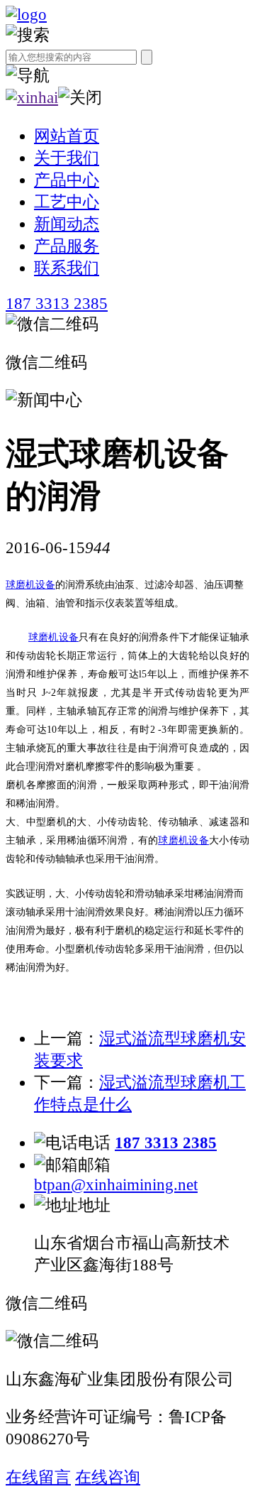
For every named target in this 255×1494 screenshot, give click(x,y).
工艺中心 (66, 202)
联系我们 (66, 268)
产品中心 (66, 180)
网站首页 (66, 136)
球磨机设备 (30, 584)
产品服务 (66, 246)
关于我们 (66, 158)
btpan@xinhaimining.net (116, 1185)
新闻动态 (66, 224)
